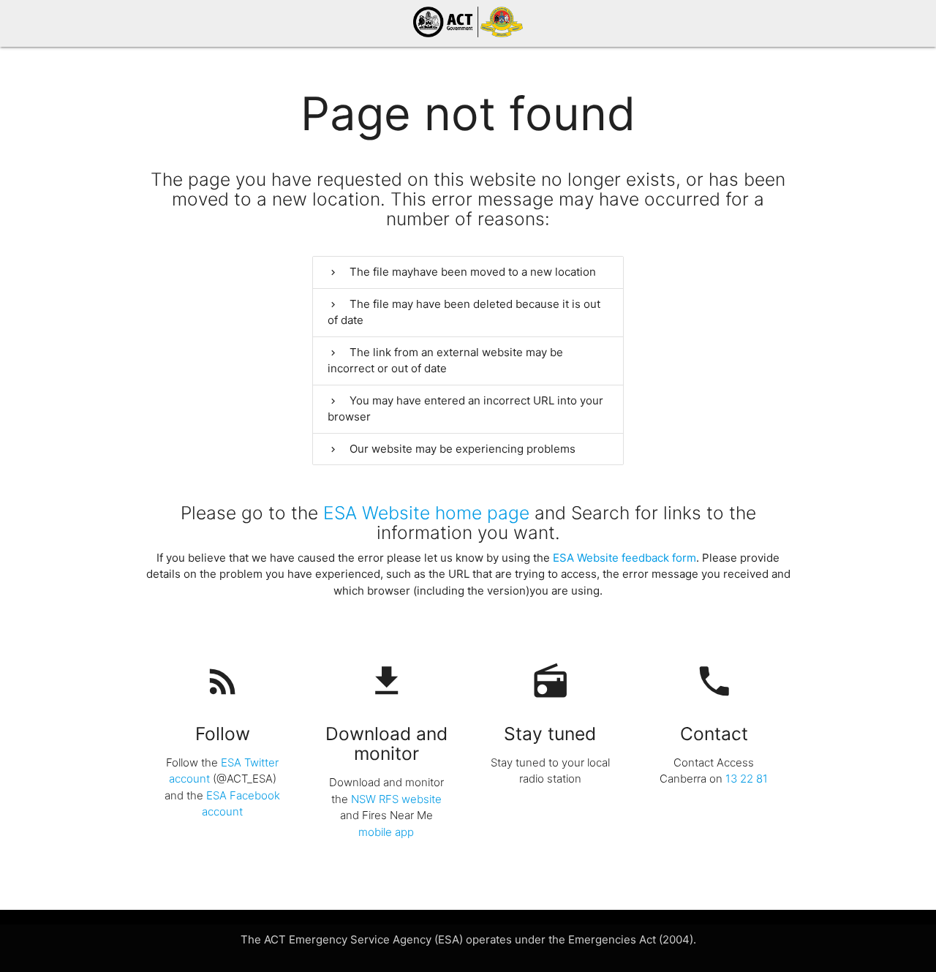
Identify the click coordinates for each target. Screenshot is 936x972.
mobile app (386, 832)
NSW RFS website (396, 799)
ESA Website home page (426, 513)
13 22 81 (746, 778)
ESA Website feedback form (624, 558)
